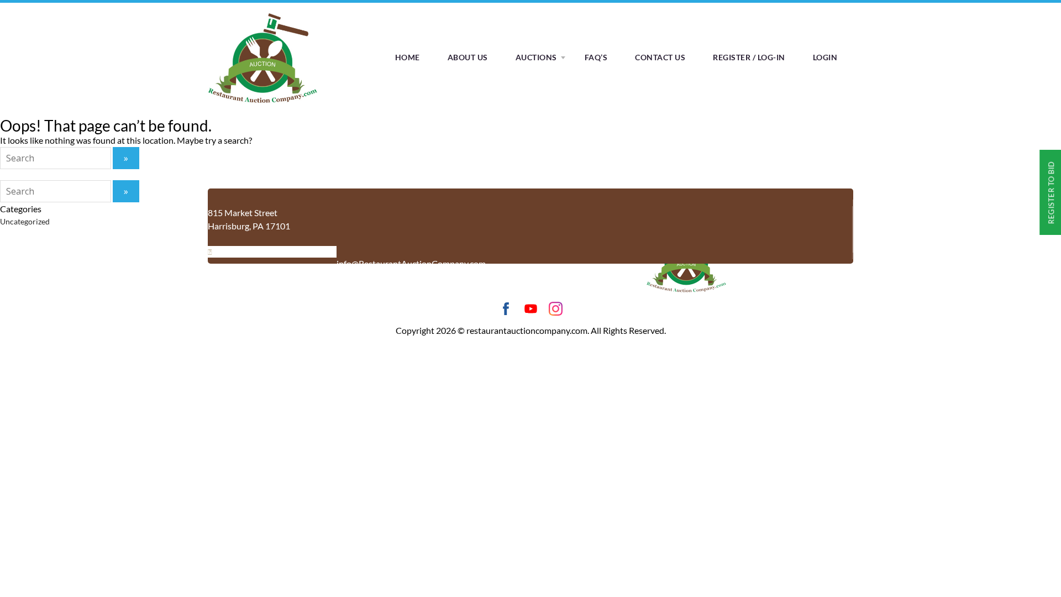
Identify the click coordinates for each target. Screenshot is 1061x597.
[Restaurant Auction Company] (262, 103)
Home (407, 57)
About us (468, 57)
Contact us (660, 57)
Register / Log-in (749, 57)
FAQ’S (596, 57)
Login (825, 57)
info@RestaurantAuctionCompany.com (411, 263)
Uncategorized (25, 221)
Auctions (536, 57)
